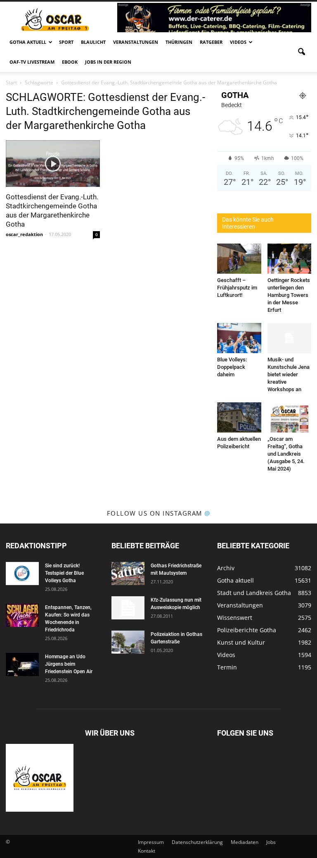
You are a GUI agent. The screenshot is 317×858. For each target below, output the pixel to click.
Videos (238, 42)
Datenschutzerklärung (197, 842)
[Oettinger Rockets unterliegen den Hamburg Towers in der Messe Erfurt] (289, 259)
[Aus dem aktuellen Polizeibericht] (239, 417)
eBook (70, 62)
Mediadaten (244, 842)
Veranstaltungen (135, 42)
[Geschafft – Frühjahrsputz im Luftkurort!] (239, 259)
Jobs (271, 842)
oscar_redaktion (24, 234)
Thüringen (179, 42)
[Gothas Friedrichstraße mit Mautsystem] (127, 573)
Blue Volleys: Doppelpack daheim (232, 367)
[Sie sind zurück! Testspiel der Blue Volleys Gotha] (22, 573)
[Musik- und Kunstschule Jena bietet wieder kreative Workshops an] (289, 338)
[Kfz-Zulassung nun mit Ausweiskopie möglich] (127, 607)
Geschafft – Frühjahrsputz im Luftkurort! (237, 287)
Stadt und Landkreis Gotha (254, 593)
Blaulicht (93, 42)
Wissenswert (234, 617)
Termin (227, 667)
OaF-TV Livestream (31, 62)
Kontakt (146, 850)
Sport (66, 42)
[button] (301, 52)
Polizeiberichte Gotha (246, 630)
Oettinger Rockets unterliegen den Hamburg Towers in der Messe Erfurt (288, 295)
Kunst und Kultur (241, 642)
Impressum (151, 842)
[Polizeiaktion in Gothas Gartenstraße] (127, 642)
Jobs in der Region (108, 62)
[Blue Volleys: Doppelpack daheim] (239, 338)
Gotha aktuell (27, 42)
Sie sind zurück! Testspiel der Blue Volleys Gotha (64, 573)
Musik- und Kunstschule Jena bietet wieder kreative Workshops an (288, 374)
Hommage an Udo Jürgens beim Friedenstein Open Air (68, 664)
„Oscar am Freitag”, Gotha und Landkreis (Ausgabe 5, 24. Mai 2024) (286, 454)
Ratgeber (211, 42)
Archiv (225, 568)
